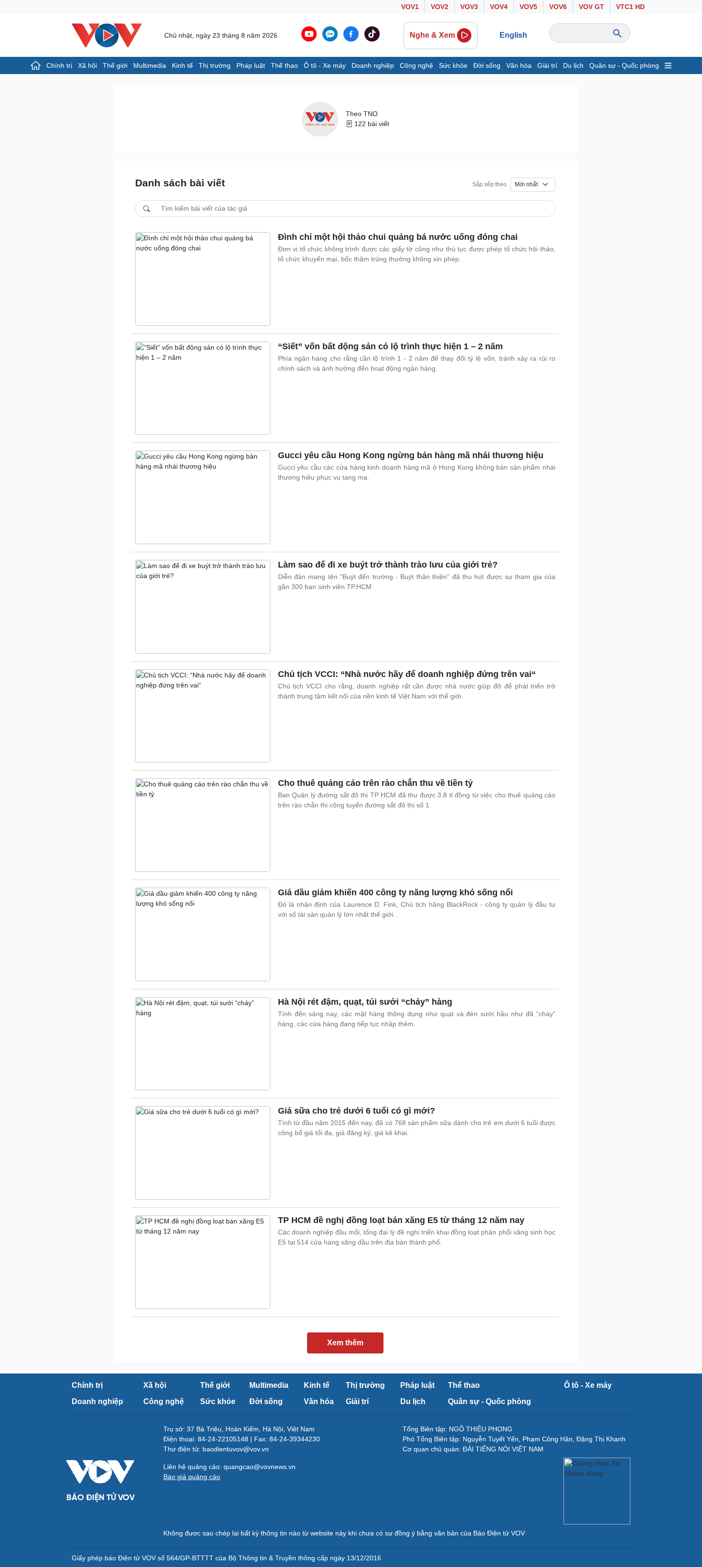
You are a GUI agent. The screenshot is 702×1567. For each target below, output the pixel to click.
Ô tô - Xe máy (325, 65)
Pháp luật (250, 65)
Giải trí (547, 65)
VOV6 (558, 7)
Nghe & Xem (432, 35)
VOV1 (410, 7)
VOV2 (439, 7)
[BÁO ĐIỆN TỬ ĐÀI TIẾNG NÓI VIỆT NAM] (107, 35)
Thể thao (284, 65)
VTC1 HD (630, 7)
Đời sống (486, 65)
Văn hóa (519, 65)
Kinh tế (182, 65)
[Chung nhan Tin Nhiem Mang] (597, 1491)
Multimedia (149, 65)
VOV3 (469, 7)
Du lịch (573, 65)
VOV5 (528, 7)
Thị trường (215, 65)
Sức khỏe (453, 65)
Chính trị (59, 65)
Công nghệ (416, 65)
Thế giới (115, 65)
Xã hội (87, 65)
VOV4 (499, 7)
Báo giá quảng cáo (191, 1477)
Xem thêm (345, 1343)
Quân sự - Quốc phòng (624, 65)
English (513, 35)
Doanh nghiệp (372, 65)
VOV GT (591, 7)
